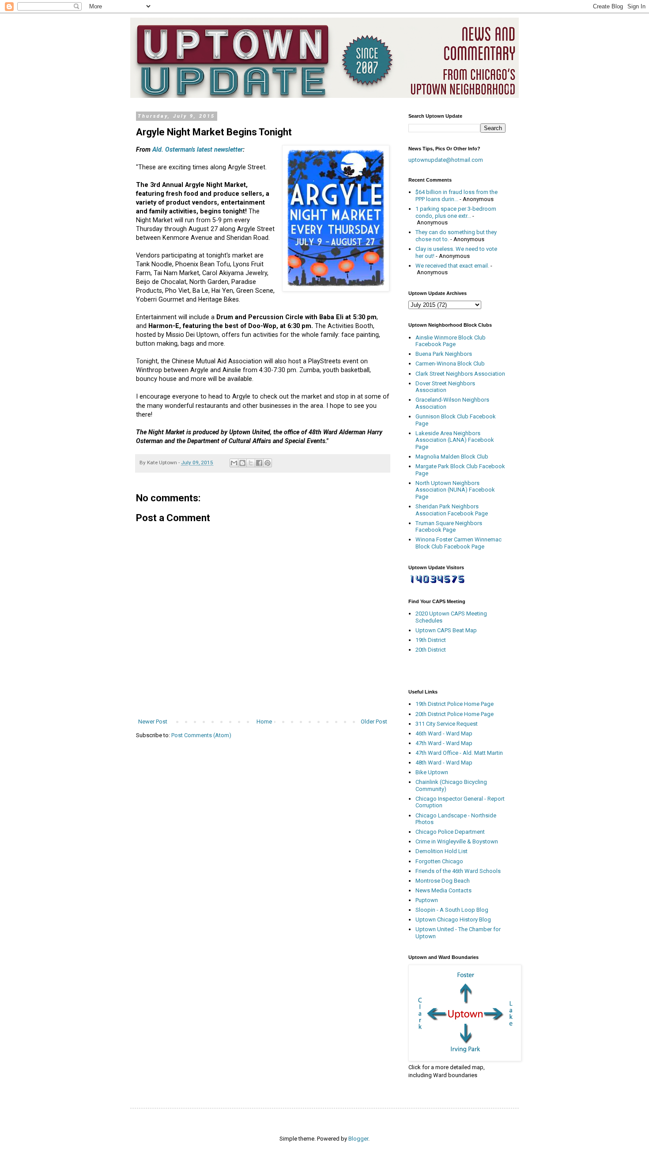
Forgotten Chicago (439, 861)
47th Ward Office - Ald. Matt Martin (459, 753)
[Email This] (234, 463)
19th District (430, 640)
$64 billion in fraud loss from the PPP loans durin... (456, 195)
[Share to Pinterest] (267, 463)
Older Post (374, 721)
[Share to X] (250, 463)
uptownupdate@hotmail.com (445, 160)
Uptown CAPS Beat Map (446, 630)
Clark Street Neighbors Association (460, 373)
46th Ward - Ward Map (443, 733)
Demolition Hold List (441, 851)
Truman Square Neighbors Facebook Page (448, 526)
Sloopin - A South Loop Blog (451, 909)
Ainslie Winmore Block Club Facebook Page (450, 341)
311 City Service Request (446, 723)
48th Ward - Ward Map (443, 762)
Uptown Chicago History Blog (453, 919)
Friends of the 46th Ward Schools (458, 871)
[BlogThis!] (242, 463)
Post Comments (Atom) (201, 735)
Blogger (358, 1138)
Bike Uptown (431, 772)
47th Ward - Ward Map (443, 743)
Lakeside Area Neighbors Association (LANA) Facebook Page (454, 440)
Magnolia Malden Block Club (451, 456)
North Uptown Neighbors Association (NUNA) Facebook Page (455, 490)
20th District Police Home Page (454, 714)
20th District (430, 649)
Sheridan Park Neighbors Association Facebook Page (451, 510)
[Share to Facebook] (259, 463)
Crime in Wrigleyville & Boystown (456, 841)
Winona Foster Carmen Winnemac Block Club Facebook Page (458, 543)
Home (264, 721)
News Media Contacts (443, 890)
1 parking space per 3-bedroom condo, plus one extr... (455, 212)
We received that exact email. (452, 265)
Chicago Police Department (450, 831)
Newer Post (152, 721)
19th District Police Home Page (454, 704)
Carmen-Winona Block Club (450, 363)
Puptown (426, 900)
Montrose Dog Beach (442, 880)
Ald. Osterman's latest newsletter (197, 149)
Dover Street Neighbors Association (445, 387)
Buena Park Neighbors (443, 354)
